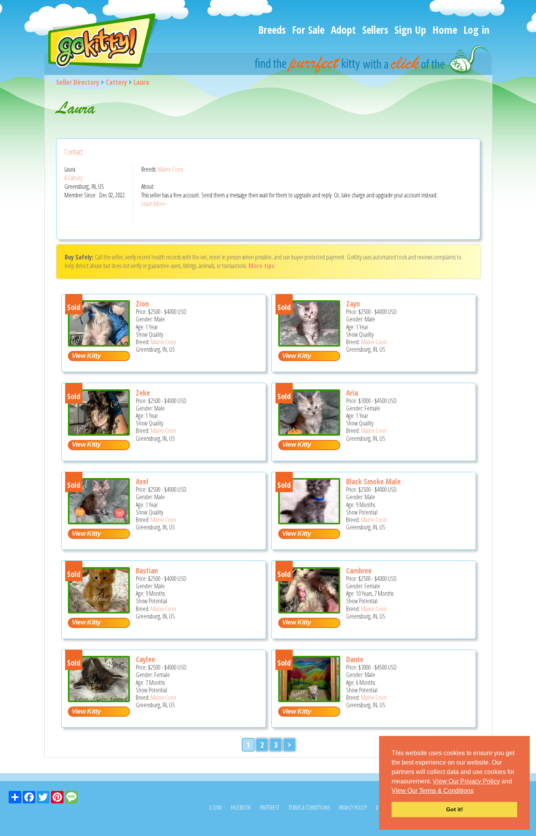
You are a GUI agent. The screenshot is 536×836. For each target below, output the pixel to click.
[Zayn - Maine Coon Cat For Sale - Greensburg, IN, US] (309, 343)
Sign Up (410, 29)
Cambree (359, 571)
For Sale (308, 29)
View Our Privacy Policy (466, 781)
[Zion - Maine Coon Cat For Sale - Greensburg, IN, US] (99, 343)
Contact (73, 151)
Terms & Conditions (309, 807)
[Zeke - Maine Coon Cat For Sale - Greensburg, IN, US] (99, 432)
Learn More (153, 203)
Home (444, 29)
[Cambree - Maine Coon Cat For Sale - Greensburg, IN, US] (309, 610)
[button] (476, 791)
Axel (142, 481)
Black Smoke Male (373, 481)
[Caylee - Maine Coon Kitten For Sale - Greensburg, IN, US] (99, 699)
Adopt (343, 29)
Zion (142, 304)
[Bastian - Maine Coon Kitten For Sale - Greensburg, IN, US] (99, 610)
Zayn (353, 304)
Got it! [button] (454, 809)
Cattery (116, 82)
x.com (215, 807)
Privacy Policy (353, 807)
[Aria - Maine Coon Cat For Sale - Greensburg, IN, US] (309, 432)
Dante (354, 659)
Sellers (375, 29)
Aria (352, 393)
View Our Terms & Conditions (433, 790)
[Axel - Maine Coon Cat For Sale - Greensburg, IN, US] (99, 521)
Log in (476, 29)
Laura (141, 82)
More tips (261, 265)
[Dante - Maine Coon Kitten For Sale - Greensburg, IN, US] (309, 699)
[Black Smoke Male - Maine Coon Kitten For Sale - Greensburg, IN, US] (309, 521)
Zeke (143, 393)
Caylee (145, 659)
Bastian (147, 571)
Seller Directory (77, 82)
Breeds (272, 29)
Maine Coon (170, 169)
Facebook (241, 807)
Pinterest (269, 807)
